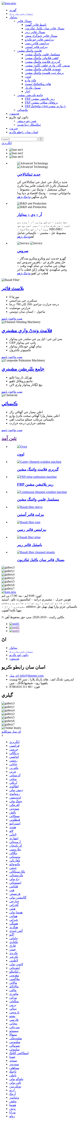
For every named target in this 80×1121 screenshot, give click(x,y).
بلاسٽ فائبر (13, 288)
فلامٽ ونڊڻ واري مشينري (27, 330)
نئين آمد (9, 438)
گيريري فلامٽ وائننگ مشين (42, 61)
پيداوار (13, 17)
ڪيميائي (22, 110)
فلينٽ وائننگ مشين (29, 50)
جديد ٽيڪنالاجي (29, 174)
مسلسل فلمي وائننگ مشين (42, 54)
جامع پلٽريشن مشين (30, 95)
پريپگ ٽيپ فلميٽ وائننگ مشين (44, 72)
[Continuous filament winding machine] (42, 492)
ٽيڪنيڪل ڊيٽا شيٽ (29, 124)
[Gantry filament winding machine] (39, 461)
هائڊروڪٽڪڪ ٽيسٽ (38, 84)
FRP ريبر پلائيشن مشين (40, 98)
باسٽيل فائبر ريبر (29, 545)
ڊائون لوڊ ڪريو (18, 655)
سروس (22, 251)
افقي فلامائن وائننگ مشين (41, 58)
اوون (28, 76)
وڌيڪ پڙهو (23, 196)
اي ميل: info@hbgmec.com (26, 675)
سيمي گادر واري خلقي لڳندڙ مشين (47, 65)
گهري (13, 10)
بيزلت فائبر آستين (36, 47)
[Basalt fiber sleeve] (30, 507)
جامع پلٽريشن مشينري (23, 368)
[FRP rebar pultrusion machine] (37, 476)
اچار (27, 91)
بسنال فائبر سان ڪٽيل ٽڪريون (44, 28)
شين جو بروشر (26, 121)
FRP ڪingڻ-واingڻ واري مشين (45, 106)
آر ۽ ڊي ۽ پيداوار (29, 215)
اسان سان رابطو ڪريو (23, 132)
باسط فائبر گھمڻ (36, 24)
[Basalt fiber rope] (28, 522)
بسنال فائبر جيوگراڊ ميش (41, 35)
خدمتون (14, 113)
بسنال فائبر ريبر (35, 32)
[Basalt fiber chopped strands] (36, 552)
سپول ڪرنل (33, 87)
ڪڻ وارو (30, 80)
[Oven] (22, 446)
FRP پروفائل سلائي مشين (41, 102)
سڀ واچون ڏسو (12, 318)
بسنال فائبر (24, 21)
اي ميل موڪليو (11, 731)
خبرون (13, 128)
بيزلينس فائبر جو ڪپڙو (39, 39)
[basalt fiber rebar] (29, 537)
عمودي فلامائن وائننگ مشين (43, 69)
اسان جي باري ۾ (21, 13)
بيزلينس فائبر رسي (37, 43)
